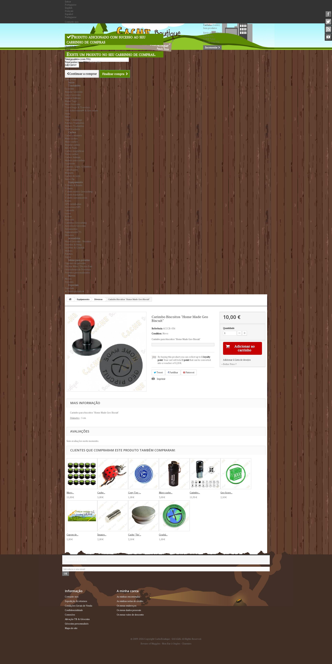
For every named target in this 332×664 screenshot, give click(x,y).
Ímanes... (101, 534)
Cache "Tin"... (134, 534)
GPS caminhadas (73, 204)
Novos (71, 275)
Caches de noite (73, 175)
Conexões (70, 614)
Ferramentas (71, 228)
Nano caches (71, 138)
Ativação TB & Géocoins (77, 619)
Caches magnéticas (74, 151)
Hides (67, 116)
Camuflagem (71, 169)
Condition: (157, 333)
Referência (157, 328)
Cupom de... (72, 534)
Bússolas (69, 219)
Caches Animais (73, 157)
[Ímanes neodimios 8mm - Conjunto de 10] (112, 515)
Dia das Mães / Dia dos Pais (78, 266)
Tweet (159, 372)
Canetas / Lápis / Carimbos (78, 166)
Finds (67, 113)
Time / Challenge (73, 119)
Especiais (73, 285)
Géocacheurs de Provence (78, 269)
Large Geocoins (73, 94)
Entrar (68, 1)
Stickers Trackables (74, 126)
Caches (72, 132)
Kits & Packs (71, 147)
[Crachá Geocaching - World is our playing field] (174, 515)
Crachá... (163, 534)
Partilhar (173, 372)
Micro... (70, 492)
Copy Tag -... (134, 492)
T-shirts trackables (74, 194)
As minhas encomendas (128, 596)
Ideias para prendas (79, 260)
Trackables (74, 85)
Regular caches (72, 144)
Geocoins (69, 88)
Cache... (101, 492)
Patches (69, 253)
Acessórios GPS (73, 207)
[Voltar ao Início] (70, 299)
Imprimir (161, 378)
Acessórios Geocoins (75, 225)
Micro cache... (165, 492)
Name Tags (71, 101)
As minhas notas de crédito (130, 601)
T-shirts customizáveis (76, 197)
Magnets (69, 172)
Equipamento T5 (73, 232)
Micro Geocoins (72, 104)
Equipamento (75, 182)
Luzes (68, 213)
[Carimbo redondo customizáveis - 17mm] (205, 473)
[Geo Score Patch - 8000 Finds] (235, 473)
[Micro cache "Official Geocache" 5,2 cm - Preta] (174, 473)
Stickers (68, 250)
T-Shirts (69, 188)
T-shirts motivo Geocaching (79, 191)
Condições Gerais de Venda (78, 605)
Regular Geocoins (74, 91)
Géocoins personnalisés (77, 623)
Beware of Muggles (150, 643)
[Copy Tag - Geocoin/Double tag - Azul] (143, 473)
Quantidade (228, 328)
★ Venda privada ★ (74, 291)
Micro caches (71, 141)
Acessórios (74, 238)
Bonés (68, 200)
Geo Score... (226, 492)
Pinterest (189, 372)
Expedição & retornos (76, 601)
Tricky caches (71, 154)
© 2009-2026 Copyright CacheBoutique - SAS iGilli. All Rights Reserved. (166, 638)
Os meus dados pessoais (129, 610)
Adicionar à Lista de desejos (237, 359)
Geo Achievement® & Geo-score (81, 110)
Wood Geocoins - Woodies (78, 241)
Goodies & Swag (73, 244)
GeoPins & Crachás (74, 247)
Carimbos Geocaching (76, 222)
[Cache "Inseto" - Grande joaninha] (112, 473)
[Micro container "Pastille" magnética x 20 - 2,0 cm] (82, 473)
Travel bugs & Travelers (77, 107)
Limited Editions (73, 98)
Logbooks (70, 163)
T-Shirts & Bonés (73, 185)
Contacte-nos (72, 21)
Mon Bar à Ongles (171, 643)
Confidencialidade (74, 610)
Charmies (186, 643)
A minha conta (128, 591)
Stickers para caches (75, 160)
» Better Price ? (229, 364)
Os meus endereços (126, 605)
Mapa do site (71, 628)
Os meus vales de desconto (130, 614)
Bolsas (68, 216)
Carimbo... (195, 492)
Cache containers (73, 135)
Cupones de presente (75, 263)
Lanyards (69, 210)
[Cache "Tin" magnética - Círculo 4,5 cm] (143, 515)
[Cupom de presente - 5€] (82, 515)
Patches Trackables (74, 122)
